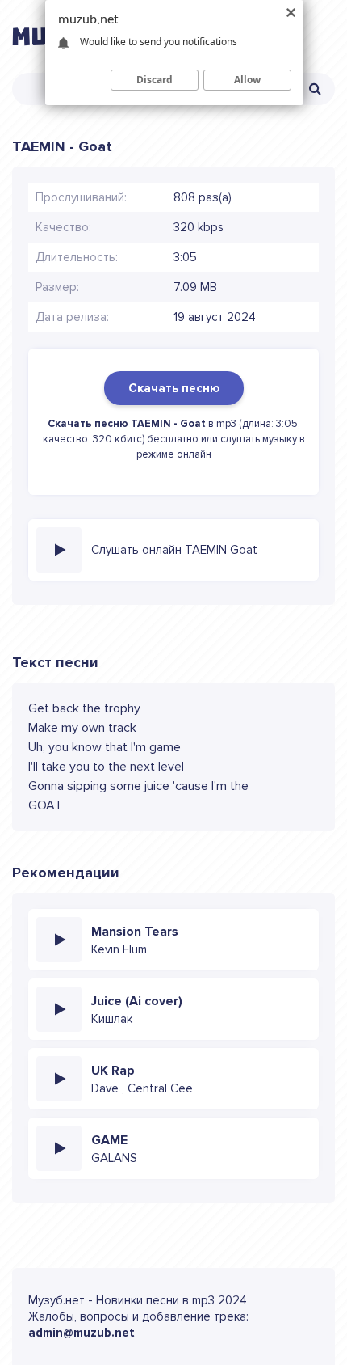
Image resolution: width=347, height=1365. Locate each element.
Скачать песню (173, 388)
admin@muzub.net (81, 1332)
